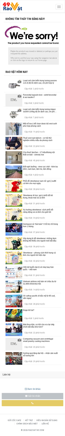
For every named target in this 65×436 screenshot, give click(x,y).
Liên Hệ (45, 424)
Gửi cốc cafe (14, 420)
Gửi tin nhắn (34, 396)
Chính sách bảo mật (27, 424)
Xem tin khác (34, 389)
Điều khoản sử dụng (47, 420)
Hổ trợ (29, 420)
